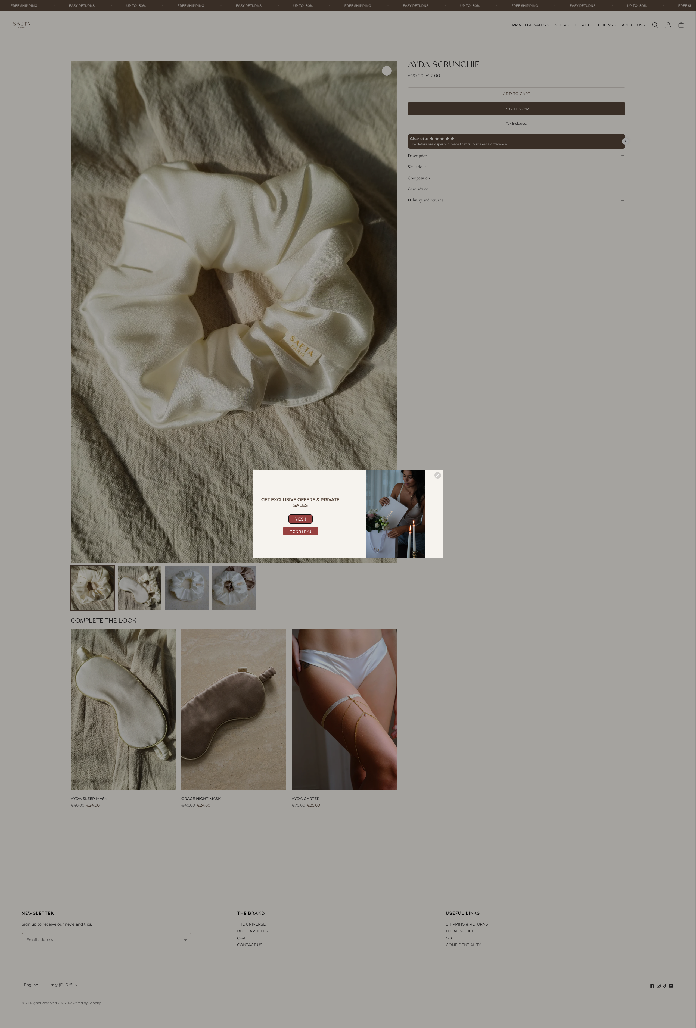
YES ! (300, 519)
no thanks (301, 531)
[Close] (437, 475)
